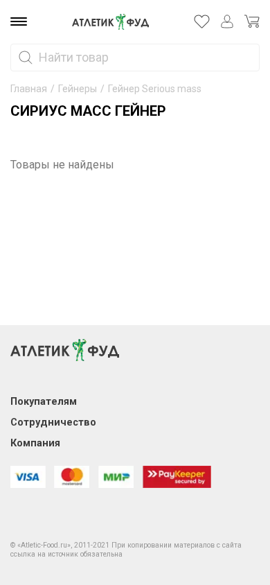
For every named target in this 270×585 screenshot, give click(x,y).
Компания (35, 443)
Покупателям (43, 402)
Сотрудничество (53, 422)
